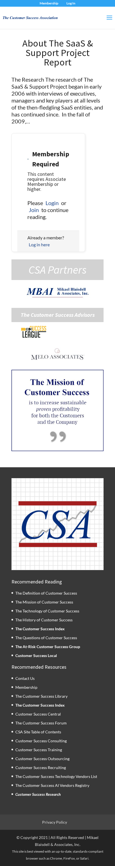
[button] (57, 410)
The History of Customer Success (44, 619)
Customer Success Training (38, 749)
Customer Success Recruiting (40, 767)
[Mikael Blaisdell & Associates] (57, 293)
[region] (57, 410)
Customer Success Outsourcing (42, 758)
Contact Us (25, 678)
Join (34, 209)
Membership (49, 3)
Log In (70, 3)
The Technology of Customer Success (47, 611)
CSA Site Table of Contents (38, 731)
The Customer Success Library (41, 696)
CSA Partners (57, 270)
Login (52, 203)
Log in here (39, 244)
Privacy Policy (54, 822)
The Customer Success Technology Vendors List (56, 776)
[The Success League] (33, 332)
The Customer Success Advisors (58, 315)
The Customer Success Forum (41, 723)
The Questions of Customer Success (46, 637)
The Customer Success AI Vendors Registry (52, 785)
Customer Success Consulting (41, 740)
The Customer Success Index (40, 628)
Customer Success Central (38, 714)
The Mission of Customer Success (44, 602)
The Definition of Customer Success (46, 593)
